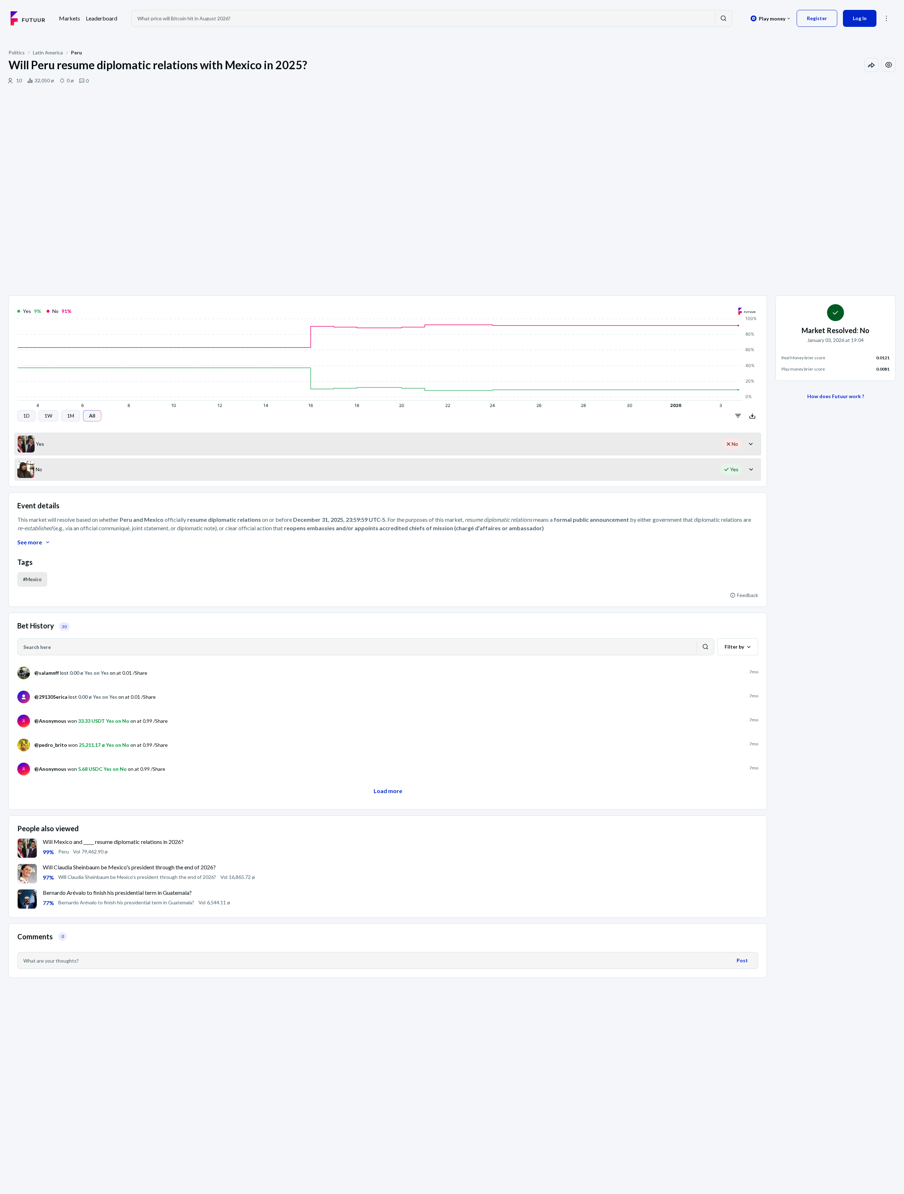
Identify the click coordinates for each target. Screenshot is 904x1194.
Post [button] (742, 960)
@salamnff (46, 673)
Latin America (48, 52)
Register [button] (817, 18)
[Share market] (871, 65)
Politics (16, 52)
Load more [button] (388, 790)
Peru (76, 52)
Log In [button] (860, 18)
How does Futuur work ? (835, 396)
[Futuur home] (28, 18)
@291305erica (50, 697)
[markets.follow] (888, 65)
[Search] (723, 18)
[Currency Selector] (770, 18)
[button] (886, 18)
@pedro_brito (50, 745)
